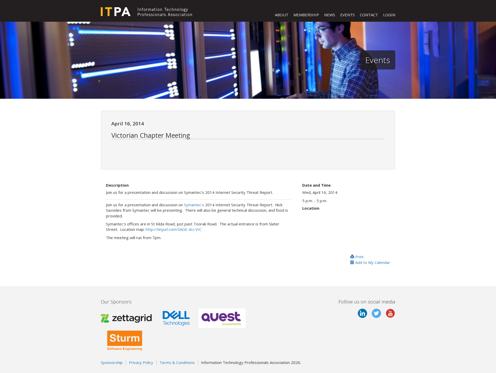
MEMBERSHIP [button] (306, 14)
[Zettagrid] (127, 317)
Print (359, 256)
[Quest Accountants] (222, 317)
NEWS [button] (329, 14)
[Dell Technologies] (176, 317)
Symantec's (194, 204)
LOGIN (389, 14)
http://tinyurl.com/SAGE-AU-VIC (174, 229)
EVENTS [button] (347, 14)
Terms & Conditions (177, 362)
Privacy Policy (141, 362)
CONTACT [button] (369, 14)
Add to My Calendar (372, 262)
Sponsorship (112, 362)
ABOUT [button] (281, 14)
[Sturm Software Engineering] (125, 339)
